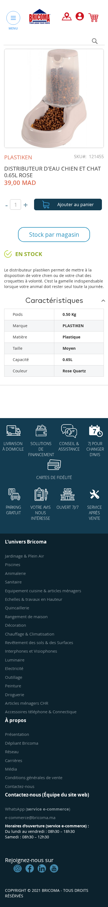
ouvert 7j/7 (67, 507)
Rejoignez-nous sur (29, 860)
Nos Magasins (66, 18)
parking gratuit (13, 510)
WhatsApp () (37, 809)
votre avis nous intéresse (40, 513)
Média (11, 769)
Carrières (13, 760)
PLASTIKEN (18, 157)
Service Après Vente (94, 513)
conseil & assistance (69, 446)
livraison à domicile (13, 446)
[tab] (54, 300)
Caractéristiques (54, 300)
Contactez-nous (19, 786)
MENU (13, 28)
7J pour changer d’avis (95, 449)
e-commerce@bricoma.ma (30, 817)
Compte (79, 18)
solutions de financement (41, 449)
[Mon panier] (93, 18)
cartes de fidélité (54, 477)
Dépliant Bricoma (21, 743)
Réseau (12, 751)
